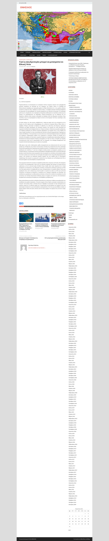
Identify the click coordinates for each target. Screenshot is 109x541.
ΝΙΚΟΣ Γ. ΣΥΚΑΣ (73, 197)
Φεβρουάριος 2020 (73, 392)
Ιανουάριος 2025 (72, 268)
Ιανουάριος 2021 (72, 369)
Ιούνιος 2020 (71, 384)
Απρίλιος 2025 (72, 261)
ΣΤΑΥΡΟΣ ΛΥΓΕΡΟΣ (74, 163)
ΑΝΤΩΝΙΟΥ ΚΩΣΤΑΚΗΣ (74, 118)
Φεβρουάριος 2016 (73, 495)
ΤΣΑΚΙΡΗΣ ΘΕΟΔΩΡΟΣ (74, 208)
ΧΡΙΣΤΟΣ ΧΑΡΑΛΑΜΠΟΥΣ (75, 150)
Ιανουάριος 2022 (72, 343)
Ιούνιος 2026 (71, 231)
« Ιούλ (69, 530)
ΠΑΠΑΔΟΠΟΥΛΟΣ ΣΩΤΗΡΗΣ (76, 204)
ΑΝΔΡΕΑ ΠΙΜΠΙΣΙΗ (73, 169)
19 (75, 521)
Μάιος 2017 (71, 463)
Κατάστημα (32, 55)
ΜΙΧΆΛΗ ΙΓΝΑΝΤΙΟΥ (74, 161)
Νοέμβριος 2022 (72, 321)
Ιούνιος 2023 (71, 308)
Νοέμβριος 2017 (72, 450)
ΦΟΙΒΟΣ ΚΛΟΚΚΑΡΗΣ (74, 107)
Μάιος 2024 (71, 285)
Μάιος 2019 (71, 412)
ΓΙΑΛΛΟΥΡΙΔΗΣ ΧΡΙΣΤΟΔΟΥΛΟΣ (77, 131)
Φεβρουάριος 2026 (73, 240)
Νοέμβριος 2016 (72, 476)
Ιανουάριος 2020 (72, 394)
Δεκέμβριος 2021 (72, 345)
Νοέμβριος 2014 (72, 500)
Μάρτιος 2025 (72, 263)
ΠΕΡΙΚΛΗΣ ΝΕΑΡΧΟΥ (74, 152)
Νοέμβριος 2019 (72, 399)
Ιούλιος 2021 (71, 356)
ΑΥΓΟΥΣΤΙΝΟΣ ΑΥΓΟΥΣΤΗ (75, 154)
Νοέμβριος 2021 (72, 347)
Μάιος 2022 (71, 334)
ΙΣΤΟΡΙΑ (65, 52)
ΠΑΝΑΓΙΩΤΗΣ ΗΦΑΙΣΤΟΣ (75, 146)
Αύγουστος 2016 (72, 483)
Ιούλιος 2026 (71, 229)
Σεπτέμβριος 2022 (73, 326)
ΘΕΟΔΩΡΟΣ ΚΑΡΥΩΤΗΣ (75, 143)
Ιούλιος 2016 (71, 485)
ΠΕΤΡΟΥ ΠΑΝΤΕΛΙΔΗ (74, 165)
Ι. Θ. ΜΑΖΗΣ (72, 113)
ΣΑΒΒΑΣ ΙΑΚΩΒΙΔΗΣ (74, 120)
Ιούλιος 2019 (71, 407)
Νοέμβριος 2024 (72, 272)
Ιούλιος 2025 (71, 255)
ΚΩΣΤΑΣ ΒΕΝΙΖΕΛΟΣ (74, 128)
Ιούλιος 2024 (71, 281)
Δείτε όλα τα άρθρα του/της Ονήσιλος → (37, 247)
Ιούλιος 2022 (71, 330)
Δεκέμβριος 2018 (72, 422)
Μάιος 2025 (71, 259)
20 (78, 521)
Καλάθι (38, 55)
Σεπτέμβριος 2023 (73, 302)
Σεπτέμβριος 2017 (73, 455)
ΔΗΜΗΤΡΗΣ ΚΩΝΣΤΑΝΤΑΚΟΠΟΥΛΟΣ (78, 139)
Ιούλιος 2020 (71, 382)
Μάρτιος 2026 (72, 238)
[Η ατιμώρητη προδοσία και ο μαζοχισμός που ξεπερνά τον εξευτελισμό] (58, 218)
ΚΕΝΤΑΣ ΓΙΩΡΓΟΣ (73, 171)
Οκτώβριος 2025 (72, 248)
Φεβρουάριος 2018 (73, 444)
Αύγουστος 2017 (72, 457)
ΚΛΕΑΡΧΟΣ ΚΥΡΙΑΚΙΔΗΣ (75, 186)
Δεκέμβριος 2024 (72, 270)
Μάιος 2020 (71, 386)
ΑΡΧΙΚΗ (22, 52)
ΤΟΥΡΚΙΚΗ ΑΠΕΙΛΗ (57, 52)
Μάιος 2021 (71, 360)
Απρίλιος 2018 (72, 440)
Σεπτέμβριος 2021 (73, 351)
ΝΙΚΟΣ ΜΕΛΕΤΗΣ (73, 206)
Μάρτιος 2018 (72, 442)
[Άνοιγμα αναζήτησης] (89, 52)
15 (85, 518)
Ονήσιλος (33, 66)
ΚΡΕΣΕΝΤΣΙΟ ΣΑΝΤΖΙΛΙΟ (75, 158)
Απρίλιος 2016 (72, 491)
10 (69, 518)
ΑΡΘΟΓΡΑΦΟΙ (23, 55)
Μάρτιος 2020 (72, 390)
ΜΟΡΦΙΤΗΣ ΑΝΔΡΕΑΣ (74, 141)
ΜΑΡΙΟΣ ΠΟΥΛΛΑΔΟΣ (74, 156)
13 (78, 518)
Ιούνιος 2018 (71, 435)
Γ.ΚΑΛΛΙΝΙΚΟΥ (72, 180)
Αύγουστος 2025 (72, 253)
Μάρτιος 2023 (72, 313)
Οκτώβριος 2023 (72, 300)
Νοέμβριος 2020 (72, 373)
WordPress (83, 539)
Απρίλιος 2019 (72, 414)
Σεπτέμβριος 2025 (73, 250)
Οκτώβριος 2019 (72, 401)
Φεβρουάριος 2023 (73, 315)
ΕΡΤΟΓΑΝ (51, 206)
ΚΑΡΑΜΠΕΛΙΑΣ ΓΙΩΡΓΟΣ (75, 195)
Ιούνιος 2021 (71, 358)
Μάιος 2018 (71, 437)
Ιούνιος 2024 (71, 283)
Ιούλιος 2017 (71, 459)
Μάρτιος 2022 (72, 339)
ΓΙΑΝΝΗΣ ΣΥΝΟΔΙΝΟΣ (74, 174)
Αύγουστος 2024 (72, 278)
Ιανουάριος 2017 (72, 472)
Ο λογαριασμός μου (52, 55)
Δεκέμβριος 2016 (72, 474)
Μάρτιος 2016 (72, 493)
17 (69, 521)
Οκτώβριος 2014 (72, 502)
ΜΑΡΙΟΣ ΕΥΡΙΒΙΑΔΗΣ (74, 133)
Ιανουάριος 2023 (72, 317)
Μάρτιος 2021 (72, 364)
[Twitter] (22, 202)
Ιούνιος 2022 (71, 332)
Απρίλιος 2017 (72, 465)
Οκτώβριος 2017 (72, 452)
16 (88, 518)
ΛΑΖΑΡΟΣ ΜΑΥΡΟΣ (74, 122)
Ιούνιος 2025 (71, 257)
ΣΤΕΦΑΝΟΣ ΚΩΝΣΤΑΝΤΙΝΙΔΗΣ (76, 199)
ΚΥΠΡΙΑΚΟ (28, 52)
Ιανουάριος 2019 (72, 420)
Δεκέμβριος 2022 (72, 319)
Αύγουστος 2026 (72, 227)
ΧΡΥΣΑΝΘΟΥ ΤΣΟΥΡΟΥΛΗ (75, 167)
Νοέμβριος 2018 (72, 425)
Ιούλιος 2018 (71, 433)
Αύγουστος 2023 (72, 304)
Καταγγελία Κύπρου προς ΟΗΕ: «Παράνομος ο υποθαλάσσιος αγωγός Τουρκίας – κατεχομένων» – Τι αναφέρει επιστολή (26, 226)
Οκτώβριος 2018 (72, 427)
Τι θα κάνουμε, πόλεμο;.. (74, 75)
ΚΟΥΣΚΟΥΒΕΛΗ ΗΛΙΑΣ (74, 135)
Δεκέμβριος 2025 (72, 244)
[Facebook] (20, 202)
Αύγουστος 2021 (72, 354)
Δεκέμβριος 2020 (72, 371)
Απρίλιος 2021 (72, 362)
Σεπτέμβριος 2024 (73, 276)
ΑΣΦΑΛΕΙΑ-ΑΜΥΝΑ (36, 52)
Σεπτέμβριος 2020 (73, 377)
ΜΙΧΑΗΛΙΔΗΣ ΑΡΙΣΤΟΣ (74, 126)
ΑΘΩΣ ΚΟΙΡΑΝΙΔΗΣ (73, 201)
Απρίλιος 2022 (72, 336)
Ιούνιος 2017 (71, 461)
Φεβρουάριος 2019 (73, 418)
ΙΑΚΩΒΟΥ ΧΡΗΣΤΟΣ (74, 137)
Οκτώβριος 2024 (72, 274)
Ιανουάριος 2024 (72, 293)
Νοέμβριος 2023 (72, 298)
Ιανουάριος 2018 (72, 446)
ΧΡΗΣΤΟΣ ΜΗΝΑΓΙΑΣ (74, 176)
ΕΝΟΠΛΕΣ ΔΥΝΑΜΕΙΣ (47, 52)
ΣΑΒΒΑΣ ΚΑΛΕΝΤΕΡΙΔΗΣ (75, 148)
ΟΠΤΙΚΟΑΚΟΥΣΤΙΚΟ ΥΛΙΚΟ (74, 52)
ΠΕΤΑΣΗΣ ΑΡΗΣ (73, 115)
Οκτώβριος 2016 (72, 478)
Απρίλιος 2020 (72, 388)
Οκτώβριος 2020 (72, 375)
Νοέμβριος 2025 (72, 246)
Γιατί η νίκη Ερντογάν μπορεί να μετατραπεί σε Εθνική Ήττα (37, 206)
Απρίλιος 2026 (72, 235)
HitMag (88, 539)
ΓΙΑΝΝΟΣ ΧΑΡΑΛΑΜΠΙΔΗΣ (75, 109)
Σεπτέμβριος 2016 (73, 480)
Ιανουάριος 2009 (72, 504)
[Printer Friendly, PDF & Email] (42, 97)
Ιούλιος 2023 (71, 306)
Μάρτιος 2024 (72, 289)
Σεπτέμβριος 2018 (73, 429)
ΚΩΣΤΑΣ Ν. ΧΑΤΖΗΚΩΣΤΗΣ (75, 111)
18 (72, 521)
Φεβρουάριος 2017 (73, 470)
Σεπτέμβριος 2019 (73, 403)
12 (75, 518)
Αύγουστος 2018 (72, 431)
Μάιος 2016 (71, 489)
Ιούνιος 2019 (71, 409)
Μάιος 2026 (71, 233)
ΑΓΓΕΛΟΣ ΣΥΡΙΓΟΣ (73, 193)
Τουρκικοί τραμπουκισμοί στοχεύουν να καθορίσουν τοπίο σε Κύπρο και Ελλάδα (42, 225)
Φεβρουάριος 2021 (73, 366)
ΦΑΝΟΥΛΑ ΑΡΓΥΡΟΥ (74, 124)
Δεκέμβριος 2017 (72, 448)
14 (82, 518)
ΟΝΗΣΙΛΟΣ (26, 7)
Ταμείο (44, 55)
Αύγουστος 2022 (72, 328)
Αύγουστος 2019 (72, 405)
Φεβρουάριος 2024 (73, 291)
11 (72, 518)
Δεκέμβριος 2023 (72, 296)
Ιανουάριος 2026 (72, 242)
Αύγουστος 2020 (72, 379)
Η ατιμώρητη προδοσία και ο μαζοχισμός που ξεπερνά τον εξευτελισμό (58, 225)
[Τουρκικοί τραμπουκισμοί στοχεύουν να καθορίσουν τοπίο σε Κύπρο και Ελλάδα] (42, 218)
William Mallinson (73, 191)
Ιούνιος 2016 (71, 487)
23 (88, 521)
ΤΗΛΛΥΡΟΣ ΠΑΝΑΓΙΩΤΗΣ (75, 182)
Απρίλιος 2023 (72, 311)
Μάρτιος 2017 (72, 468)
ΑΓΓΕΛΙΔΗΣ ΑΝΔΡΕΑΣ (74, 189)
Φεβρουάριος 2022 (73, 341)
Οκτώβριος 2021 (72, 349)
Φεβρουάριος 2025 (73, 265)
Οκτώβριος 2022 (72, 323)
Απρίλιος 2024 (72, 287)
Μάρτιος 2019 (72, 416)
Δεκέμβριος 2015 (72, 498)
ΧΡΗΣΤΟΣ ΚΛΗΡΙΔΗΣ (74, 178)
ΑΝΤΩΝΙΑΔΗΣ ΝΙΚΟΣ (74, 184)
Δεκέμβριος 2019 (72, 397)
